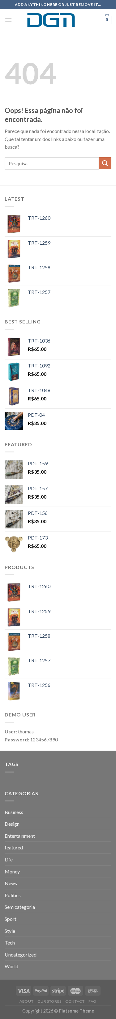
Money (12, 871)
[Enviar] (105, 163)
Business (14, 812)
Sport (10, 919)
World (11, 966)
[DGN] (58, 20)
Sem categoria (20, 907)
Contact (74, 1001)
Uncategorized (21, 954)
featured (14, 847)
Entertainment (20, 836)
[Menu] (8, 19)
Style (10, 931)
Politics (13, 895)
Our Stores (49, 1001)
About (26, 1001)
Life (9, 859)
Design (12, 824)
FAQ (92, 1001)
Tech (10, 942)
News (11, 883)
